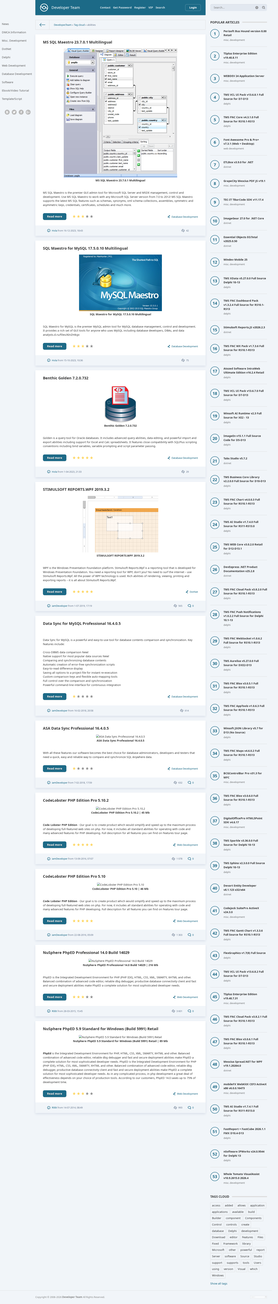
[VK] (7, 112)
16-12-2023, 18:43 (73, 230)
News (5, 24)
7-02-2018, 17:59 (83, 782)
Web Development (14, 65)
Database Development (17, 74)
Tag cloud (79, 24)
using (215, 1269)
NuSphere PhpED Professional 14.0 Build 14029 (86, 952)
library (246, 1243)
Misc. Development (14, 40)
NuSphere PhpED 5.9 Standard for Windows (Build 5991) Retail (100, 1028)
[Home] (42, 25)
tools (246, 1262)
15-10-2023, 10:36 (73, 360)
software (230, 1256)
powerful (246, 1250)
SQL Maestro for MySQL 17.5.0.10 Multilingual (85, 248)
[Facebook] (21, 112)
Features (247, 1237)
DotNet (6, 49)
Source (244, 1256)
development (249, 1231)
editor (234, 1237)
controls (231, 1224)
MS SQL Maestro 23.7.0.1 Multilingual (77, 42)
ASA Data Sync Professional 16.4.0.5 (76, 728)
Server (216, 1256)
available (238, 1212)
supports (232, 1262)
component (233, 1218)
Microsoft (218, 1250)
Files (260, 1237)
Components (253, 1218)
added (229, 1205)
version (228, 1269)
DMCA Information (14, 32)
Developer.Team (62, 24)
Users (257, 1262)
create (245, 1224)
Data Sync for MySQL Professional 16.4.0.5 (82, 623)
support (217, 1262)
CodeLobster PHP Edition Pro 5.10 (74, 876)
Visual (241, 1269)
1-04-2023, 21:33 (73, 471)
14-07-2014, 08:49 (73, 1107)
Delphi (6, 57)
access (216, 1205)
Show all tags (218, 1283)
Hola (54, 230)
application (257, 1205)
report (260, 1250)
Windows (218, 1275)
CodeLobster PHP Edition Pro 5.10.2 (76, 800)
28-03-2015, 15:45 (73, 1011)
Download (218, 1237)
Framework (230, 1243)
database (218, 1231)
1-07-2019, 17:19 (83, 605)
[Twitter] (14, 112)
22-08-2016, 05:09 (83, 935)
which (254, 1269)
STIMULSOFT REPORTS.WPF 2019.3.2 (76, 489)
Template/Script (12, 99)
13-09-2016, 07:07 (83, 858)
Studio (258, 1256)
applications (220, 1212)
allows (242, 1205)
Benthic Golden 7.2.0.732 (65, 378)
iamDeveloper (60, 605)
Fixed (215, 1243)
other (232, 1250)
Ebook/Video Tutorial (15, 90)
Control (217, 1224)
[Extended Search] (256, 7)
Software (7, 82)
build (251, 1212)
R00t (54, 1011)
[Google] (28, 112)
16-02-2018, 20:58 (83, 710)
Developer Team (72, 1297)
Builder (216, 1218)
